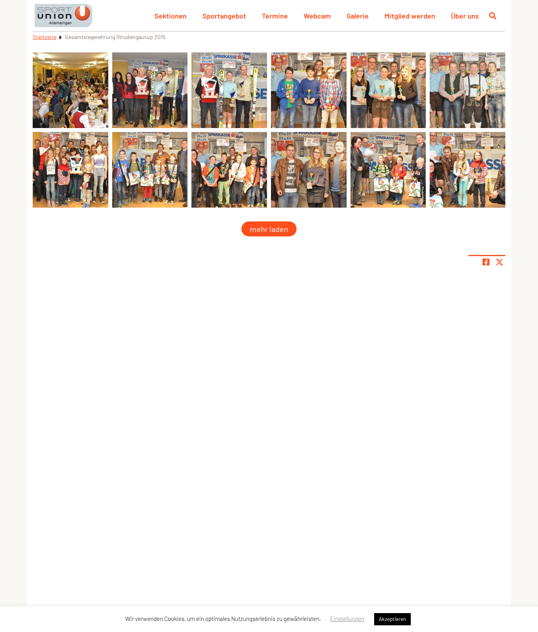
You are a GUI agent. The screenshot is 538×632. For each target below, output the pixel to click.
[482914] (70, 90)
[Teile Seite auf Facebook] (486, 262)
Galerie (358, 15)
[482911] (388, 90)
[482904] (467, 170)
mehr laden (269, 229)
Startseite (44, 36)
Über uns (465, 15)
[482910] (309, 90)
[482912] (467, 90)
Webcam (317, 15)
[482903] (388, 170)
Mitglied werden (409, 15)
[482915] (150, 90)
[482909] (309, 170)
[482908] (229, 170)
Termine (275, 15)
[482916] (229, 90)
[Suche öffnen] (492, 15)
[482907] (150, 170)
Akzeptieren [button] (392, 619)
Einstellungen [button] (347, 618)
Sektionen (170, 15)
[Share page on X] (499, 262)
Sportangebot (224, 15)
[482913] (70, 170)
